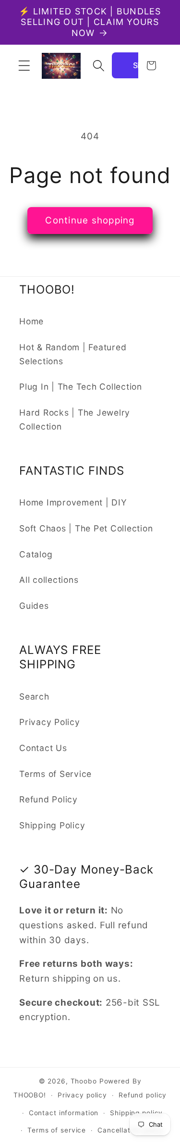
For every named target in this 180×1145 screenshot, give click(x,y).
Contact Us (43, 748)
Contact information (64, 1113)
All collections (48, 580)
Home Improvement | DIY (73, 502)
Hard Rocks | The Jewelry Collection (74, 419)
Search (34, 696)
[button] (24, 65)
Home (31, 321)
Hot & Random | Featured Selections (72, 354)
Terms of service (56, 1130)
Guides (34, 606)
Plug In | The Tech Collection (80, 387)
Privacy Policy (49, 722)
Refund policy (143, 1095)
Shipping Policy (52, 825)
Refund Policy (48, 799)
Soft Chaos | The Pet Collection (86, 528)
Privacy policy (82, 1095)
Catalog (35, 554)
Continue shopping (89, 220)
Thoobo (84, 1081)
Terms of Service (55, 774)
